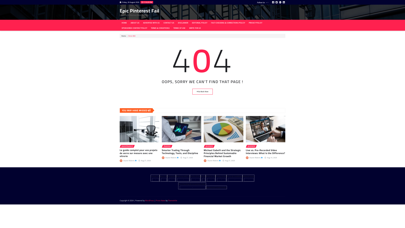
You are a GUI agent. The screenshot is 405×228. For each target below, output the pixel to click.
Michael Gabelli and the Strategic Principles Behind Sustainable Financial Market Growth (222, 153)
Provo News (160, 200)
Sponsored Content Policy (134, 28)
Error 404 (131, 36)
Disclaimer (183, 23)
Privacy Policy (255, 23)
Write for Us (195, 28)
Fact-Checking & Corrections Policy (228, 23)
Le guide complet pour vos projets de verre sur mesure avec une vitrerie (138, 153)
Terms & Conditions (160, 28)
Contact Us (168, 23)
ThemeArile (172, 200)
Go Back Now (203, 91)
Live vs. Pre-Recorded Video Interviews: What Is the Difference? (265, 151)
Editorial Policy (199, 23)
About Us (135, 23)
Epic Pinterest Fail (139, 10)
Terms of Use (179, 28)
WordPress (149, 200)
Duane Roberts (129, 160)
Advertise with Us (151, 23)
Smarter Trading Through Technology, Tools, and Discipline (180, 151)
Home (124, 23)
